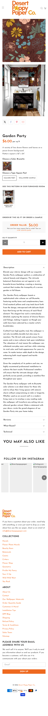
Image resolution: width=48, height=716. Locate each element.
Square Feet (9, 178)
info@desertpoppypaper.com (14, 531)
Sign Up (24, 672)
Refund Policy (8, 621)
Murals (5, 541)
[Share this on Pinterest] (17, 122)
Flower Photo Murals (11, 545)
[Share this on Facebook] (10, 122)
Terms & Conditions (10, 625)
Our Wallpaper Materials (13, 599)
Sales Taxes (7, 632)
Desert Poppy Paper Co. (27, 685)
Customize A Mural (10, 607)
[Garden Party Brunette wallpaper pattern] (24, 40)
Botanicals (6, 552)
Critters (5, 559)
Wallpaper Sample (27, 178)
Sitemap (5, 636)
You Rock (6, 582)
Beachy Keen (7, 548)
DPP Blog (6, 614)
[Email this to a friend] (23, 122)
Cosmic (5, 556)
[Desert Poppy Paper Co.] (24, 8)
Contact (5, 596)
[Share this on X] (4, 122)
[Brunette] (7, 166)
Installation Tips (9, 610)
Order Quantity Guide (11, 603)
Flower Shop (7, 563)
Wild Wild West (9, 578)
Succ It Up (6, 574)
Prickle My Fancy (9, 570)
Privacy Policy (8, 629)
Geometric (6, 567)
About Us (6, 592)
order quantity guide (24, 230)
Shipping (6, 618)
